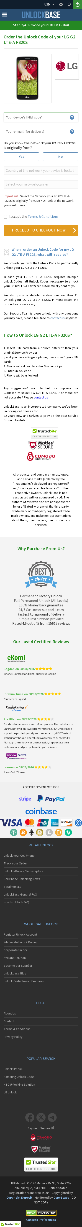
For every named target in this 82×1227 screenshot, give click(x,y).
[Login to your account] (77, 4)
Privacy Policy (13, 1037)
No (60, 156)
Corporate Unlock (16, 950)
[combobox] (40, 171)
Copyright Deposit (19, 1197)
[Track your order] (69, 4)
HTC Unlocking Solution (19, 1084)
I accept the (34, 216)
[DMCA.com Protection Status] (41, 1214)
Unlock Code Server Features (24, 981)
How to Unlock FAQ (16, 902)
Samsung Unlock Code (19, 1077)
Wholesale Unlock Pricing (21, 942)
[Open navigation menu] (4, 15)
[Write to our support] (61, 4)
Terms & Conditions (43, 216)
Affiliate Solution (15, 958)
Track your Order (15, 863)
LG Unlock (10, 1092)
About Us (10, 1013)
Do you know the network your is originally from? (40, 145)
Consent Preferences (41, 1220)
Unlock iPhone (13, 1069)
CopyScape (61, 1197)
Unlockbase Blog (15, 973)
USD (47, 4)
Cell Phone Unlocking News (22, 879)
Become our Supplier (18, 965)
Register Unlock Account (20, 934)
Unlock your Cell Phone (19, 855)
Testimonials (12, 887)
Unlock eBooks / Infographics (24, 871)
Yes (21, 156)
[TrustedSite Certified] (44, 433)
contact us (57, 318)
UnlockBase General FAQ (20, 894)
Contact (9, 1021)
